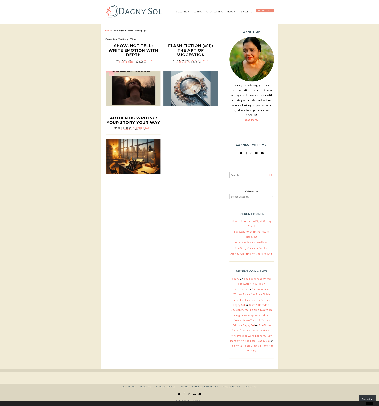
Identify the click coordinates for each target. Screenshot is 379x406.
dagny (236, 279)
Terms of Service (165, 387)
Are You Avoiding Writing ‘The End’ (252, 253)
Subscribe (367, 399)
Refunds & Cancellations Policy (199, 387)
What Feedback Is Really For (252, 242)
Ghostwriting (214, 12)
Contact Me (128, 387)
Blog (230, 12)
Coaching (181, 12)
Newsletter (246, 12)
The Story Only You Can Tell (251, 248)
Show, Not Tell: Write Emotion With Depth (133, 50)
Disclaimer (250, 387)
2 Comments (126, 130)
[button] (8, 403)
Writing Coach (142, 128)
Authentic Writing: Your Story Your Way (133, 120)
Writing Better (143, 60)
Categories (251, 191)
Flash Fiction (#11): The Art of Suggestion (190, 50)
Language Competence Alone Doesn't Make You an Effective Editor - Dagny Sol (251, 320)
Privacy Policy (231, 387)
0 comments (126, 62)
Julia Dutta (240, 289)
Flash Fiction (200, 60)
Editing (197, 12)
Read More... (251, 119)
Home (108, 30)
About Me (145, 387)
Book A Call (265, 10)
